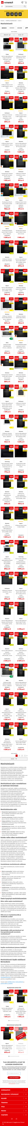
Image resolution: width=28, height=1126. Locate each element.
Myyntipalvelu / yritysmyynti (9, 1094)
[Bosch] (4, 28)
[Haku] (25, 6)
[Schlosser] (19, 28)
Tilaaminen (4, 1103)
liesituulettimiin (19, 982)
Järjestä (6, 35)
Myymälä (3, 1098)
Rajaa (19, 35)
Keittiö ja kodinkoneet (11, 20)
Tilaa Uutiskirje (14, 1077)
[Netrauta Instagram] (16, 1119)
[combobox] (16, 6)
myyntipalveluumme (6, 977)
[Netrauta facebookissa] (12, 1119)
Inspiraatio (4, 1115)
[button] (2, 6)
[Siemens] (12, 28)
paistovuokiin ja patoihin (7, 983)
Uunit (19, 20)
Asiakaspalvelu (5, 1090)
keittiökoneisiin (11, 982)
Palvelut (3, 1111)
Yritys (3, 1107)
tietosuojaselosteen (12, 1083)
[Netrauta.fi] (7, 2)
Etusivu (3, 20)
